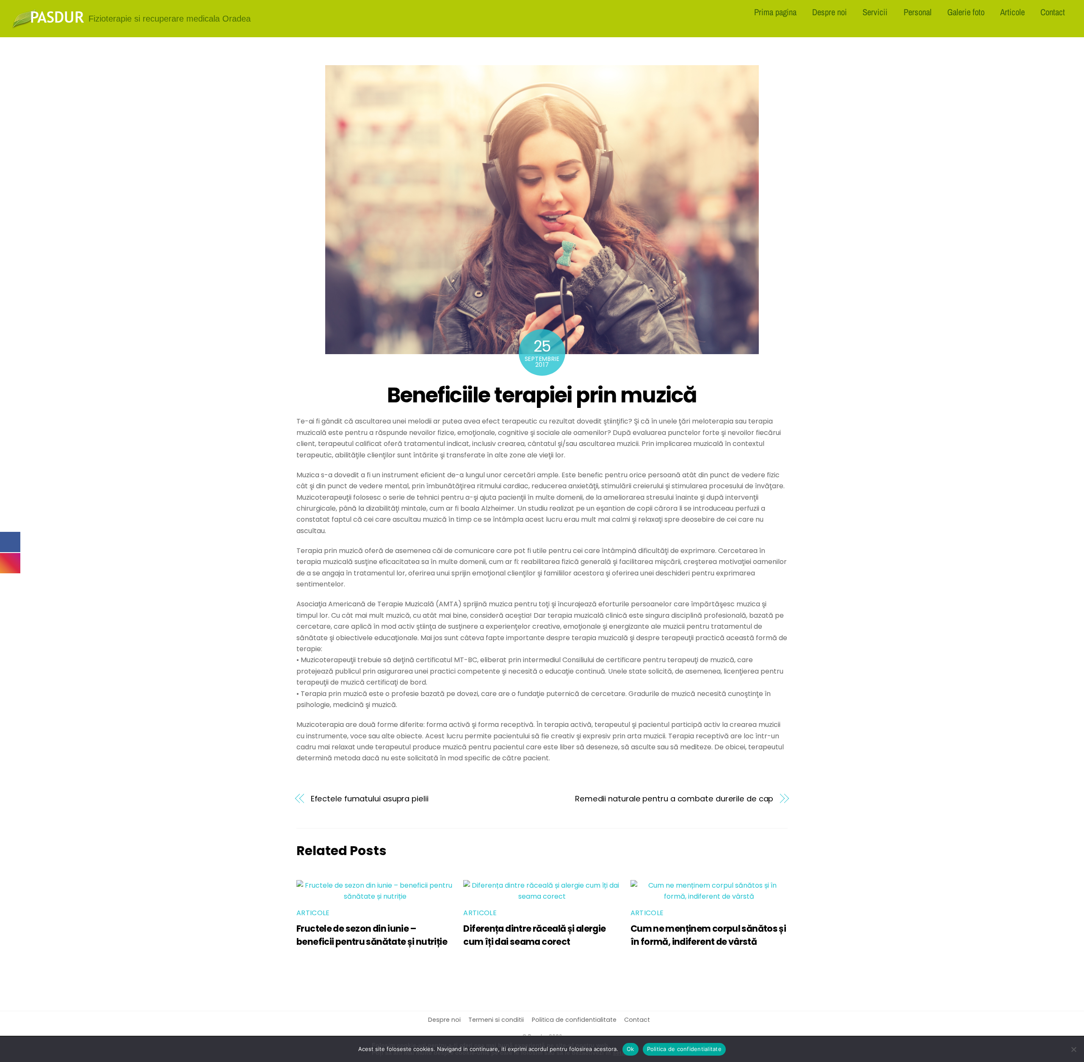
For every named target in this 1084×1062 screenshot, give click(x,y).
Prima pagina (775, 12)
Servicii (875, 12)
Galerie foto (965, 12)
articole (313, 913)
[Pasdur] (48, 25)
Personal (918, 12)
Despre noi (829, 12)
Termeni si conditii (496, 1019)
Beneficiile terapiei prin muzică (542, 395)
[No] (1073, 1049)
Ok (630, 1048)
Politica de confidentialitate (574, 1019)
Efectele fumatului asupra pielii (370, 798)
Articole (1012, 12)
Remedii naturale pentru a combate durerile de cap (674, 798)
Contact (1052, 12)
